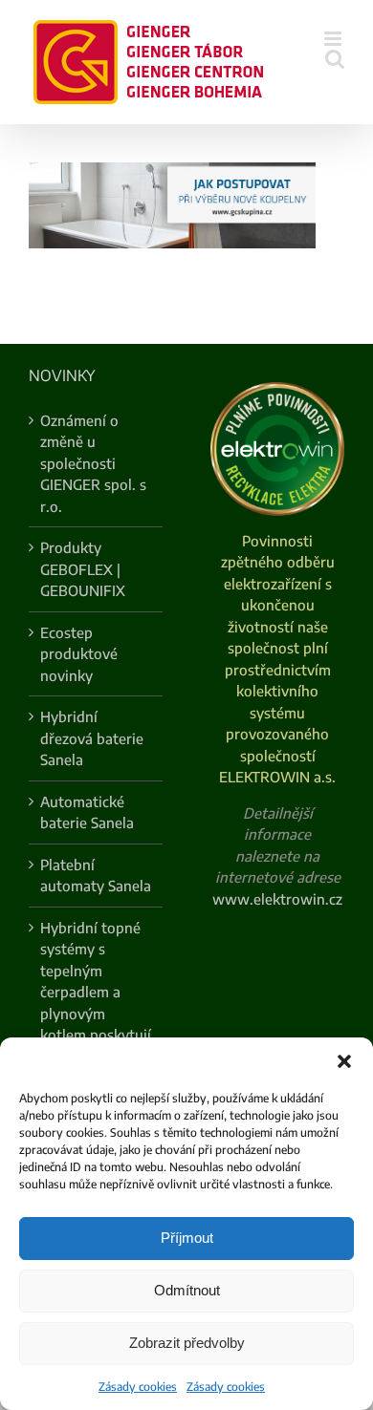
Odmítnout (187, 1290)
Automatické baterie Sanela (87, 812)
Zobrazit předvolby (187, 1343)
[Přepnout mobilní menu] (334, 39)
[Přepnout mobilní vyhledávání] (334, 59)
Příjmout (187, 1237)
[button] (344, 1061)
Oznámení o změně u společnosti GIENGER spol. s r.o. (93, 463)
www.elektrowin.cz (277, 899)
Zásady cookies (138, 1386)
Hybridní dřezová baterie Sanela (91, 738)
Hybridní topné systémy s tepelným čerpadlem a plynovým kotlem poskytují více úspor (95, 992)
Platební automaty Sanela (95, 875)
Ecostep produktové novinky (79, 654)
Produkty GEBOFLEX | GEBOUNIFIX (82, 569)
